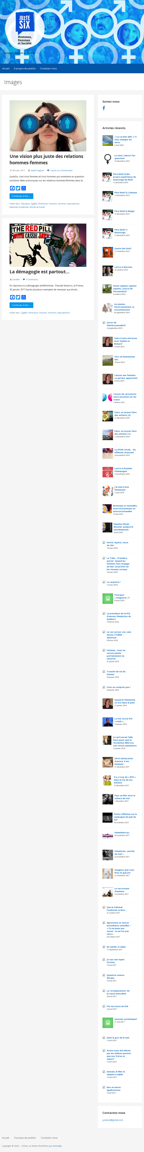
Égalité (34, 203)
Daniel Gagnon (37, 170)
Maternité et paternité (19, 207)
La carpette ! (113, 582)
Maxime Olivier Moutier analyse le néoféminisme (123, 527)
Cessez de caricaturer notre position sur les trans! (125, 396)
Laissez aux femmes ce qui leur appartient (126, 376)
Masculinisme (73, 203)
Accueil (5, 68)
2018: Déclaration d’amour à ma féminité (123, 761)
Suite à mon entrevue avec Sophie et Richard (125, 341)
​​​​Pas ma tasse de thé (117, 1006)
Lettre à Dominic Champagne (123, 470)
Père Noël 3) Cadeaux (125, 192)
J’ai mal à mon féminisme (121, 488)
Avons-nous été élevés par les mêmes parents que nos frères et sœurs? (119, 1054)
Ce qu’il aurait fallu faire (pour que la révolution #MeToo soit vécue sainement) (125, 741)
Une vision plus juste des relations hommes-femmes (46, 159)
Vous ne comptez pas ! (118, 687)
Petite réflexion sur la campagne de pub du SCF (125, 817)
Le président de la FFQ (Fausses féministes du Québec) (119, 616)
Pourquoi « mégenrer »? (122, 596)
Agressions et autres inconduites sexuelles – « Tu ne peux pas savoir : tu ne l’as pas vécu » (119, 928)
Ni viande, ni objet (116, 946)
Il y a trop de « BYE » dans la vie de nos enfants (125, 780)
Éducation (25, 203)
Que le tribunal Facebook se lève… (117, 908)
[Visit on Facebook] (104, 108)
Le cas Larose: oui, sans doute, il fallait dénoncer (119, 634)
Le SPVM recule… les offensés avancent (125, 451)
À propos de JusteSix (25, 68)
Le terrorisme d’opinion (121, 890)
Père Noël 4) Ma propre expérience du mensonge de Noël (124, 177)
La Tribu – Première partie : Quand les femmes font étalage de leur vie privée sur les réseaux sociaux (118, 564)
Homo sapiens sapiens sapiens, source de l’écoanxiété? (125, 288)
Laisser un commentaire (61, 170)
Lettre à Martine (123, 267)
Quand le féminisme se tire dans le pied (124, 701)
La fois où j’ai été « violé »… (123, 720)
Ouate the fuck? (123, 248)
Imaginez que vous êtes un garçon (124, 871)
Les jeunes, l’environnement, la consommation (124, 307)
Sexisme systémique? (125, 1019)
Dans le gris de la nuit (118, 1037)
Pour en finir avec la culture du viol (124, 797)
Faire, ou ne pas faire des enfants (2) (125, 413)
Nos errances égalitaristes (114, 1088)
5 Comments (32, 279)
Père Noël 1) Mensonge (120, 231)
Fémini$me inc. (122, 832)
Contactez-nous (48, 68)
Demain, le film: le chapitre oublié (116, 1073)
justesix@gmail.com (113, 1120)
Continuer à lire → (21, 196)
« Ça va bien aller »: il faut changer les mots (125, 139)
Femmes (53, 203)
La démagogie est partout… (39, 272)
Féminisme (43, 203)
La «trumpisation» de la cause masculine (118, 992)
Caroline (16, 279)
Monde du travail (37, 207)
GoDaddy (57, 1146)
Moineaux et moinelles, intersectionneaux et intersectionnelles (125, 508)
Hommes (62, 203)
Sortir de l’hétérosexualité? (116, 324)
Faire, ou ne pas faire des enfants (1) (125, 432)
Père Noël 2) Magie (124, 211)
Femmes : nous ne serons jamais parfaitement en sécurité (116, 654)
